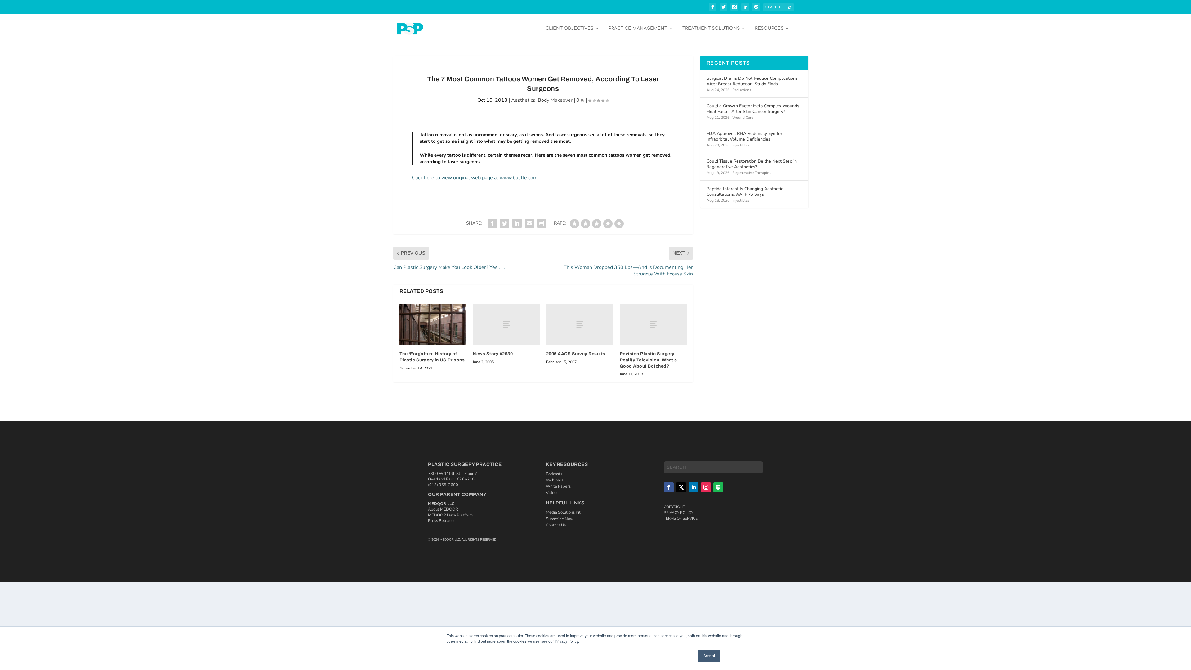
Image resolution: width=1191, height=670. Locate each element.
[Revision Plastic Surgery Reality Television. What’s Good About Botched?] (653, 324)
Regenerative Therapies (751, 172)
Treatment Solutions (711, 28)
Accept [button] (709, 655)
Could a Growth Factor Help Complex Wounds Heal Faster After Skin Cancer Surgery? (753, 108)
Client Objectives (569, 28)
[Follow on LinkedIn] (693, 487)
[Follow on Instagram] (706, 487)
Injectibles (740, 145)
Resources (769, 28)
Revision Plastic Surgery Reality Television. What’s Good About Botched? (648, 359)
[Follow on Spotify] (718, 487)
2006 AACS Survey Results (575, 353)
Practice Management (638, 28)
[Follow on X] (681, 487)
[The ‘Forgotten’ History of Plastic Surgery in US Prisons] (433, 324)
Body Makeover (555, 100)
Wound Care (742, 117)
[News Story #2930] (506, 324)
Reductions (741, 89)
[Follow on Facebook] (669, 487)
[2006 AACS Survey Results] (579, 324)
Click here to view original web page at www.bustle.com (475, 177)
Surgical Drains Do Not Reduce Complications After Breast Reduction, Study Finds (752, 81)
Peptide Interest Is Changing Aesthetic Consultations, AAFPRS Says (745, 191)
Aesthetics (523, 100)
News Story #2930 (493, 353)
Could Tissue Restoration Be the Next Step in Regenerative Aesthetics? (752, 164)
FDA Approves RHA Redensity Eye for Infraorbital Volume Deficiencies (744, 136)
